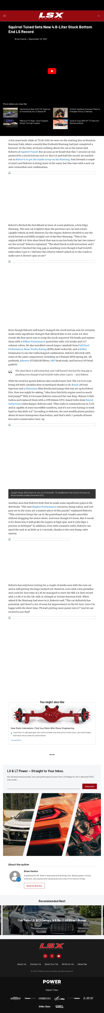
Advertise (82, 964)
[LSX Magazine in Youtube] (58, 956)
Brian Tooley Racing (35, 349)
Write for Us (68, 964)
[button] (52, 71)
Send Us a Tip (51, 964)
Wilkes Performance (33, 341)
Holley (83, 349)
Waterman (32, 388)
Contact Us (35, 964)
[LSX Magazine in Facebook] (52, 956)
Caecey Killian (16, 740)
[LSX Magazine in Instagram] (45, 956)
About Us (21, 964)
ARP (52, 360)
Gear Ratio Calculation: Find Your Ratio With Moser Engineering (42, 728)
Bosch (75, 384)
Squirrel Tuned (29, 151)
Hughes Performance (44, 506)
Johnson (24, 360)
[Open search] (98, 15)
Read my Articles (34, 886)
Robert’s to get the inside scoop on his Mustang (43, 159)
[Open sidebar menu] (4, 15)
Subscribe (89, 786)
